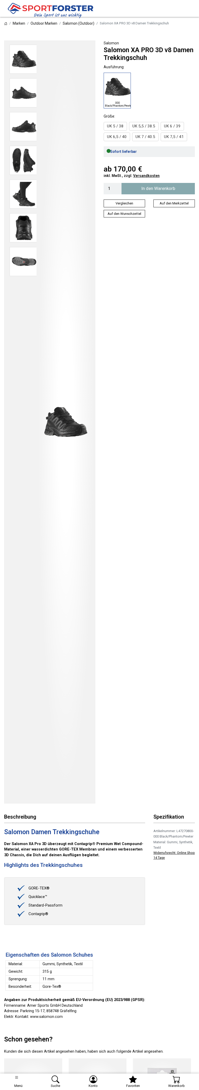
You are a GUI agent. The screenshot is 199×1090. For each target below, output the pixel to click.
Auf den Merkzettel (174, 203)
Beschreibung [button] (20, 817)
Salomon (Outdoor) (78, 23)
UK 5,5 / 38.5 (143, 126)
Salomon (111, 43)
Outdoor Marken (44, 23)
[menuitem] (115, 126)
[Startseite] (5, 23)
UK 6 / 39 (172, 126)
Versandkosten (146, 176)
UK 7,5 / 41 (174, 136)
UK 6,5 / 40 (117, 136)
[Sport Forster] (52, 10)
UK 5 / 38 (115, 126)
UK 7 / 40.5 (145, 136)
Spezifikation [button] (168, 817)
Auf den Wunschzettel (124, 214)
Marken (19, 23)
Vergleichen (124, 203)
